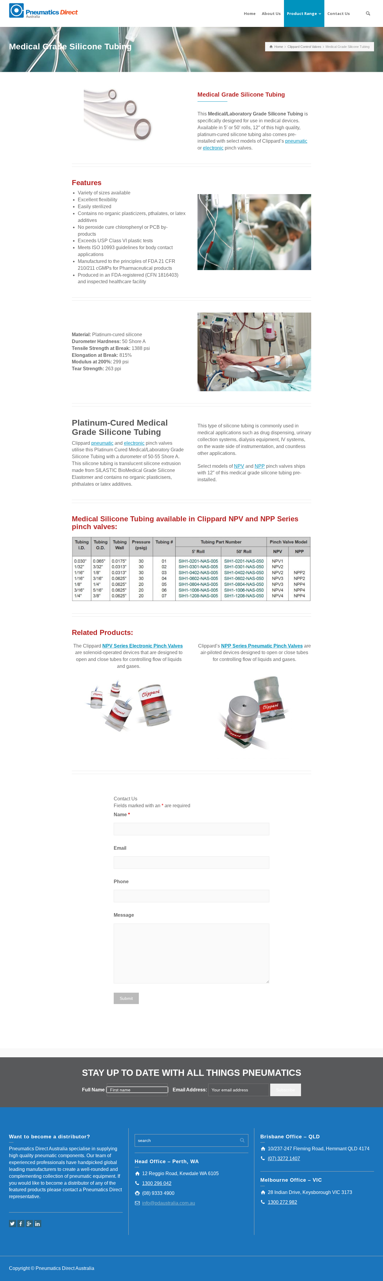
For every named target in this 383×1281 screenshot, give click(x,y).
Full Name (93, 1089)
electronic (213, 147)
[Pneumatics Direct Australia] (43, 10)
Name (122, 814)
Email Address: (190, 1089)
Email (120, 848)
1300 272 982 (282, 1202)
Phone (121, 881)
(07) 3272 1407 (284, 1158)
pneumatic (296, 141)
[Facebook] (21, 1223)
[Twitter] (12, 1223)
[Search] (368, 13)
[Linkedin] (37, 1223)
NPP (260, 466)
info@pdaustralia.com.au (168, 1203)
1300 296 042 (156, 1183)
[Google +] (29, 1223)
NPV (239, 466)
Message (124, 915)
